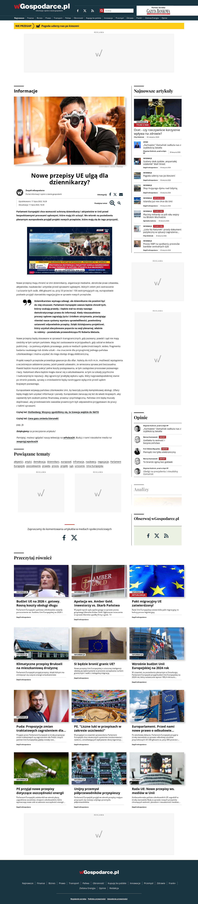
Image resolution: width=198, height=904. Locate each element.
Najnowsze (19, 18)
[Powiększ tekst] (112, 203)
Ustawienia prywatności (117, 899)
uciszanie (80, 466)
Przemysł (120, 18)
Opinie (164, 18)
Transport (58, 18)
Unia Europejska (94, 466)
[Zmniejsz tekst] (119, 203)
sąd (71, 466)
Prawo (48, 18)
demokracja (39, 461)
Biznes (40, 18)
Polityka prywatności (97, 899)
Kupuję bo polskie (93, 18)
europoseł (66, 461)
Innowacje (108, 18)
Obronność (78, 18)
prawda (46, 466)
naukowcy (91, 461)
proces (55, 466)
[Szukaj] (101, 11)
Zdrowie (130, 18)
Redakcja (114, 888)
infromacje (78, 461)
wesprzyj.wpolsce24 (27, 441)
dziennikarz (53, 461)
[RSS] (92, 10)
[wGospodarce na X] (85, 10)
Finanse (30, 18)
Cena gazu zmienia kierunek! (43, 418)
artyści (28, 461)
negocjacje (103, 461)
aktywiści (18, 461)
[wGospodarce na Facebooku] (78, 10)
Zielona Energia (152, 18)
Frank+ (139, 18)
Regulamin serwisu (78, 899)
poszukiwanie (33, 466)
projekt (64, 466)
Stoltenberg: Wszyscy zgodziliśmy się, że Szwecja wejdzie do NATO (63, 412)
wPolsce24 (68, 437)
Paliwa (68, 18)
